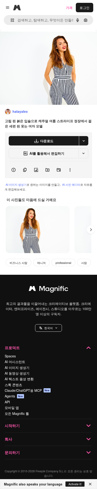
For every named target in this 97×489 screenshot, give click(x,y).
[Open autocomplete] (10, 20)
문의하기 (12, 452)
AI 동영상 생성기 (17, 373)
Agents (14, 396)
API (7, 402)
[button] (48, 328)
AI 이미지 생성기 (16, 184)
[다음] (91, 229)
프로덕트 (12, 347)
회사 (8, 439)
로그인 (84, 7)
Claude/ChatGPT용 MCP (27, 390)
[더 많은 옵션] (70, 169)
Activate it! (75, 484)
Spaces (10, 356)
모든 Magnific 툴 (17, 413)
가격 (69, 7)
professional (63, 263)
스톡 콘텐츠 (13, 384)
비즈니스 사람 (18, 263)
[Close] (90, 484)
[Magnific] (48, 289)
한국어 (48, 328)
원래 (27, 40)
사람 (84, 263)
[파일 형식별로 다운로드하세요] (83, 140)
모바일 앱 (12, 407)
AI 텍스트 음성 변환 (19, 378)
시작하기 (12, 425)
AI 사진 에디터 (71, 184)
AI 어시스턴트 (15, 361)
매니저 (41, 263)
